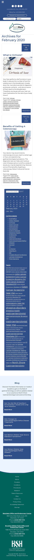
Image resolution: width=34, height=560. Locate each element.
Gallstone (12, 237)
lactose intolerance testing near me (18, 354)
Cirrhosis (12, 98)
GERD (24, 342)
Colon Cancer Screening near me (17, 290)
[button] (2, 2)
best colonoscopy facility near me (19, 267)
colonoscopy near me (15, 303)
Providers (17, 482)
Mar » (11, 211)
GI (10, 247)
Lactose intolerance (16, 257)
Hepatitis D (7, 108)
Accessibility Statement (17, 504)
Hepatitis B (11, 106)
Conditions (17, 485)
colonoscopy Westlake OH (11, 305)
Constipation (13, 229)
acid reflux (9, 267)
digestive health (13, 311)
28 (20, 206)
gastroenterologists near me (16, 331)
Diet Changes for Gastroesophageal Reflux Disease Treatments (16, 420)
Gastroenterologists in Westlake (13, 329)
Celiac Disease (14, 221)
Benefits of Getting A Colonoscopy (14, 127)
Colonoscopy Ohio (13, 180)
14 (20, 202)
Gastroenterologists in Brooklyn (16, 327)
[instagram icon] (19, 6)
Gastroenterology (15, 239)
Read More (26, 110)
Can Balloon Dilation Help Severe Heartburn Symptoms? (16, 435)
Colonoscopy (13, 174)
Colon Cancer (14, 176)
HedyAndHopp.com (20, 550)
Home (17, 476)
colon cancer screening (9, 177)
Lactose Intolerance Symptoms (15, 348)
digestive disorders (16, 307)
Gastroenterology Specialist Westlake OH (14, 342)
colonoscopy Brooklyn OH (19, 299)
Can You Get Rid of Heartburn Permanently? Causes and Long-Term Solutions (16, 404)
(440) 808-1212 (11, 9)
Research (17, 490)
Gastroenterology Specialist (13, 340)
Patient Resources (17, 493)
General (11, 245)
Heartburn (12, 251)
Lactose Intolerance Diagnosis (20, 346)
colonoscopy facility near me (13, 301)
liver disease (6, 110)
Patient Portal (9, 18)
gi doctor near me (11, 344)
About (17, 479)
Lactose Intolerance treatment (18, 358)
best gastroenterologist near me (13, 269)
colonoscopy (9, 299)
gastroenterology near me (17, 338)
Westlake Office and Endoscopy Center (17, 513)
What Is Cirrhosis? (12, 55)
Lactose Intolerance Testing (16, 350)
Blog (17, 383)
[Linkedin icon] (21, 6)
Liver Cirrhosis (15, 108)
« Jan (7, 211)
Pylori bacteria (14, 259)
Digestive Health (14, 233)
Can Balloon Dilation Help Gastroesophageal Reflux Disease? (13, 450)
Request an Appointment (17, 15)
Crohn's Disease (14, 231)
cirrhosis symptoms (12, 101)
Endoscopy (13, 235)
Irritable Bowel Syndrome (18, 255)
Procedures (17, 488)
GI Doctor (12, 249)
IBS (10, 253)
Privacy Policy (17, 502)
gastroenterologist (16, 313)
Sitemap (17, 507)
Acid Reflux (13, 218)
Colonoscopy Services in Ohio (11, 182)
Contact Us (17, 499)
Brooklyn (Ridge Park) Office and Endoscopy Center (17, 526)
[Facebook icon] (13, 6)
